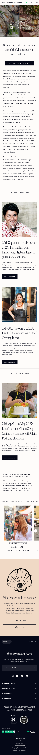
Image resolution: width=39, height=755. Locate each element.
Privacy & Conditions (19, 738)
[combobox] (7, 642)
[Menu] (36, 2)
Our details (6, 699)
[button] (32, 2)
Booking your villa (9, 689)
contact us (12, 476)
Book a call (20, 620)
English (31, 642)
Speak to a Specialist (20, 63)
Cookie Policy (19, 743)
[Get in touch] (29, 2)
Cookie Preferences (19, 745)
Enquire (20, 627)
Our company (7, 694)
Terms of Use (19, 740)
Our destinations (9, 684)
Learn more (9, 277)
